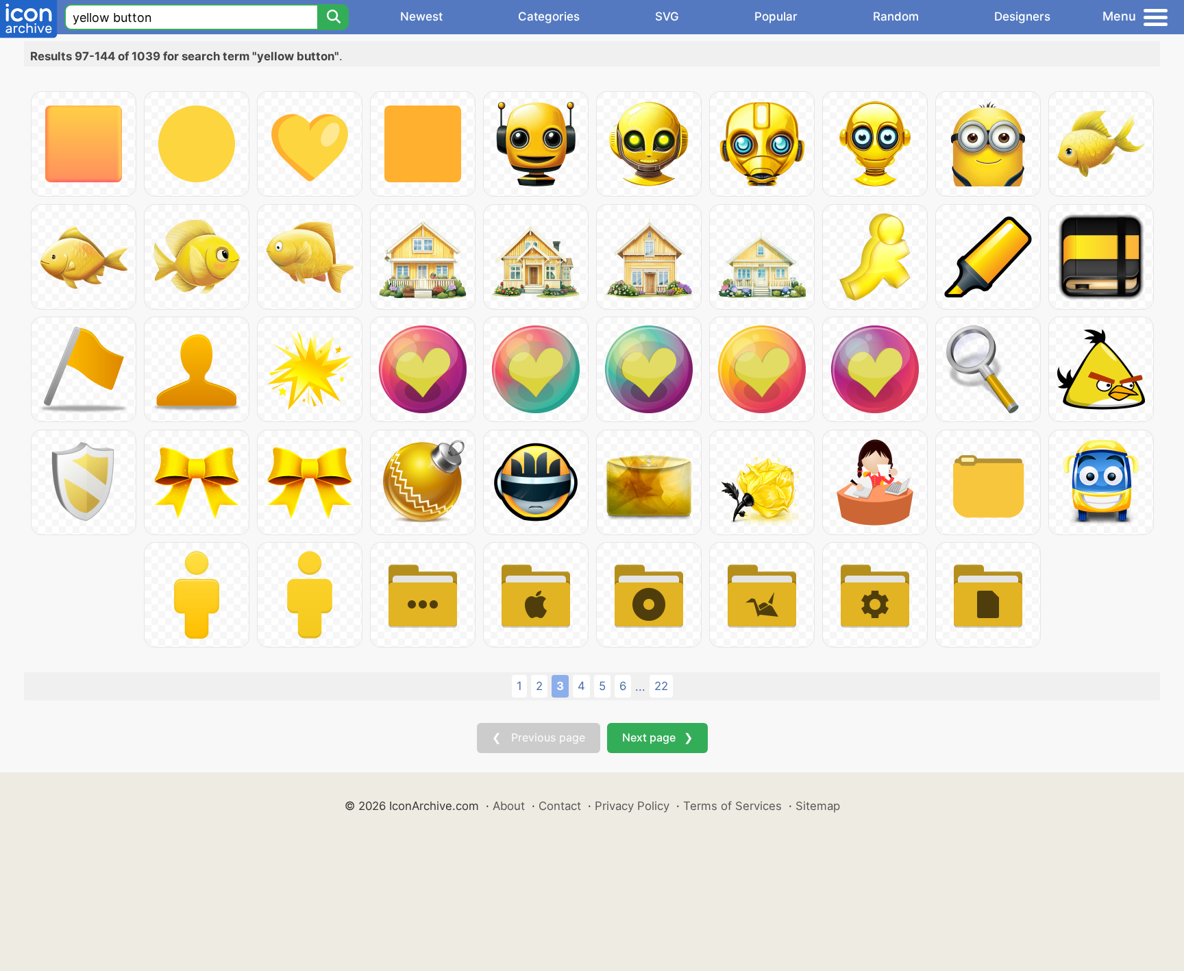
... (640, 686)
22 (661, 686)
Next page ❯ (657, 737)
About (509, 806)
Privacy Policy (632, 806)
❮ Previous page (538, 737)
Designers (1022, 16)
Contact (560, 806)
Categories (549, 16)
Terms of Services (732, 806)
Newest (421, 16)
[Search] (333, 17)
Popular (776, 16)
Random (896, 16)
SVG (667, 16)
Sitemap (818, 806)
